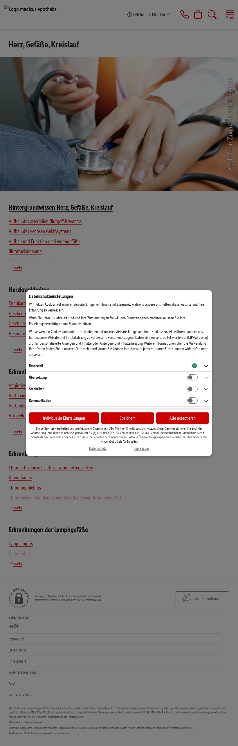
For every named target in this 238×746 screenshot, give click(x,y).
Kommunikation (40, 400)
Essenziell (36, 365)
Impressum (141, 448)
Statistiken (36, 388)
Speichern (128, 418)
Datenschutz (98, 448)
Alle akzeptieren (183, 418)
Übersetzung (38, 377)
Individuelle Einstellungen (64, 418)
